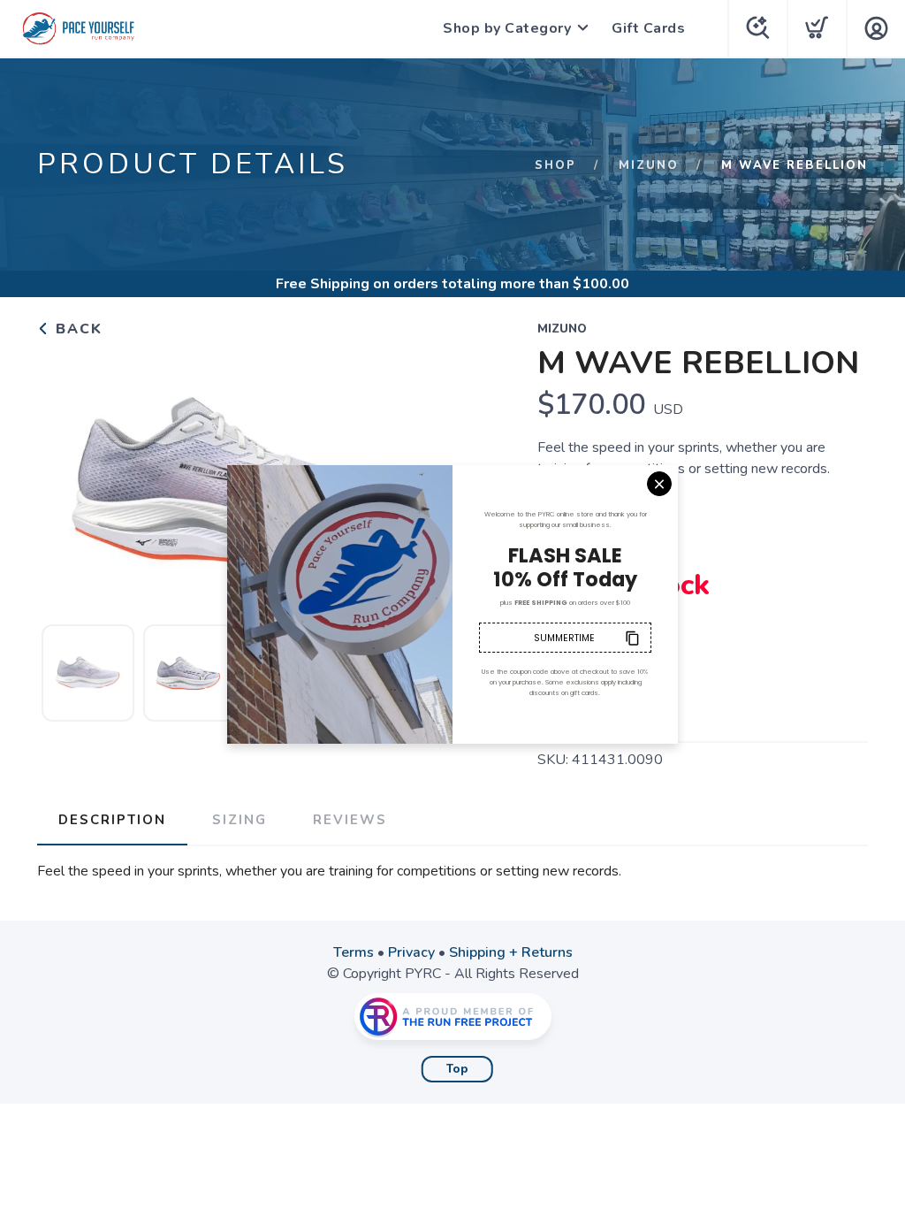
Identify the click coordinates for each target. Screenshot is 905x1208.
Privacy (411, 952)
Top (457, 1069)
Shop (555, 165)
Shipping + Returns (511, 952)
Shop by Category (507, 28)
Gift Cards (648, 28)
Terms (353, 952)
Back (76, 329)
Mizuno (649, 165)
